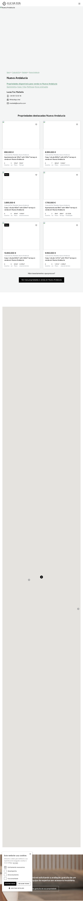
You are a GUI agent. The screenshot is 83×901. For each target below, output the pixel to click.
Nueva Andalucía (34, 72)
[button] (36, 135)
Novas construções (41, 87)
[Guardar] (36, 124)
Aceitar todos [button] (10, 884)
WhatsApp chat (15, 100)
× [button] (30, 854)
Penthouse (30, 87)
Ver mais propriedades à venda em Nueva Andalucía (41, 280)
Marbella (24, 72)
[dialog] (17, 871)
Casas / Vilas (21, 87)
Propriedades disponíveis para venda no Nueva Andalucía (32, 84)
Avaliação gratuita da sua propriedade (41, 889)
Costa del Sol (16, 72)
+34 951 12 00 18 (15, 96)
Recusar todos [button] (24, 884)
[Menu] (79, 3)
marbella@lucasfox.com (18, 103)
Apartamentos (11, 87)
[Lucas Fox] (11, 4)
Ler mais (15, 863)
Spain (8, 72)
